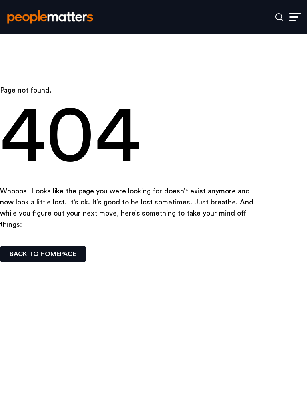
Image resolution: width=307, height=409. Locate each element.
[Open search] (279, 17)
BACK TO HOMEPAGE (43, 254)
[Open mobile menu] (295, 17)
